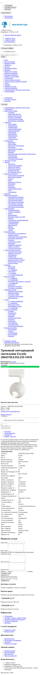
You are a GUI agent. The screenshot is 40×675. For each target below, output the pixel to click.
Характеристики (9, 433)
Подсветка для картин (15, 288)
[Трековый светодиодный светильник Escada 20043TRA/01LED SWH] (17, 399)
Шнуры (10, 227)
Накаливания (12, 134)
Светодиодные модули (15, 258)
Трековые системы (10, 86)
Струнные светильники (15, 296)
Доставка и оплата (10, 7)
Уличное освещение (10, 88)
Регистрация (8, 16)
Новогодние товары (10, 71)
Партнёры (7, 642)
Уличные (11, 311)
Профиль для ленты (14, 253)
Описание (7, 431)
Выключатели (12, 225)
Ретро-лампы (12, 124)
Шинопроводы (13, 298)
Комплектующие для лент (16, 260)
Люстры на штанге (14, 167)
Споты (6, 83)
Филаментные (12, 126)
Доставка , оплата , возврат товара (15, 618)
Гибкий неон (12, 256)
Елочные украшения (14, 117)
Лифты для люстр (13, 246)
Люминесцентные (14, 131)
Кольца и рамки (13, 235)
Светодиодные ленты (15, 251)
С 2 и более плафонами (15, 275)
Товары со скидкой (10, 643)
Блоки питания (13, 263)
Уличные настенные (14, 318)
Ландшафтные (12, 323)
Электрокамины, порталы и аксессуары (17, 90)
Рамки (10, 213)
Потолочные (12, 144)
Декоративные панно (15, 189)
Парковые (11, 316)
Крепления (11, 243)
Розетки (10, 218)
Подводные (12, 321)
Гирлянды (11, 112)
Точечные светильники (15, 159)
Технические (12, 132)
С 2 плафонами (13, 280)
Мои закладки (8, 654)
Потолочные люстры (14, 172)
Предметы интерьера (11, 75)
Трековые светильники (15, 291)
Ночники (11, 152)
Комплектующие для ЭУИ (16, 217)
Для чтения (11, 271)
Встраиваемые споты (15, 306)
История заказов (9, 652)
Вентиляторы (12, 215)
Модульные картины (14, 177)
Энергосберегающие (14, 129)
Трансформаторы (13, 222)
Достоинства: (5, 562)
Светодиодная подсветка (12, 80)
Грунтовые (11, 314)
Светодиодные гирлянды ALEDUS (15, 81)
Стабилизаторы (13, 223)
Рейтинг (3, 571)
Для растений (12, 155)
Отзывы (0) (8, 435)
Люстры (7, 66)
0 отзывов (4, 365)
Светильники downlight (15, 205)
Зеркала (10, 179)
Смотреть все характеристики (10, 411)
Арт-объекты (12, 192)
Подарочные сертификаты (12, 640)
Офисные (11, 336)
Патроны (11, 240)
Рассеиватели (12, 255)
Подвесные (11, 147)
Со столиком (12, 273)
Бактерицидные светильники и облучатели (22, 154)
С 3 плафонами (13, 283)
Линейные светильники (15, 198)
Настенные (11, 142)
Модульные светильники (16, 202)
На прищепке (12, 329)
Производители (9, 638)
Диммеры (11, 228)
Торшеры (7, 85)
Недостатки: (5, 569)
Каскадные (11, 164)
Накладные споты (14, 304)
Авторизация (8, 17)
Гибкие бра (11, 285)
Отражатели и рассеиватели (17, 233)
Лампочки (7, 65)
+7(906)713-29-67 (9, 38)
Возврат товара (9, 631)
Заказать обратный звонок (12, 35)
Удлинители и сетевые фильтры (18, 220)
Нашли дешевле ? (6, 414)
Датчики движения (14, 212)
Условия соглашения (10, 621)
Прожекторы (12, 313)
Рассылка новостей (10, 656)
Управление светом (14, 242)
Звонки (10, 230)
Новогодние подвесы (15, 116)
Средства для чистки (14, 248)
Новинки (7, 70)
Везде (6, 60)
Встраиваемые (12, 157)
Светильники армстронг (16, 197)
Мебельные (11, 150)
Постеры (11, 185)
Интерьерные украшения (16, 121)
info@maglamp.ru (9, 42)
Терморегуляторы (13, 210)
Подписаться (5, 580)
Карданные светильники (16, 207)
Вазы (9, 180)
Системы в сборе (13, 295)
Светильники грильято (15, 203)
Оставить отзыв (5, 573)
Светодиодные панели (15, 200)
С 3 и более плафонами (15, 301)
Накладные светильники (16, 145)
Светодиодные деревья (15, 119)
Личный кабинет (9, 651)
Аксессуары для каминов (16, 175)
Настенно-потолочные (15, 149)
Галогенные (12, 137)
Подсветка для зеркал (15, 286)
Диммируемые (12, 127)
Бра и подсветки (9, 61)
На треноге (11, 268)
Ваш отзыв (4, 550)
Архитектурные (13, 324)
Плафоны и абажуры (14, 245)
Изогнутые (11, 266)
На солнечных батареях (15, 326)
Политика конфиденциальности (14, 619)
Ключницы (11, 187)
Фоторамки (11, 184)
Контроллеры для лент (15, 261)
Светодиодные (13, 139)
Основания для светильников (17, 237)
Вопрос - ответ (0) (10, 436)
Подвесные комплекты (15, 238)
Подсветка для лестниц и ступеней (19, 281)
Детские (10, 331)
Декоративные (12, 136)
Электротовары (9, 91)
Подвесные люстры (14, 169)
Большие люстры (13, 170)
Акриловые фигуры (14, 114)
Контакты (7, 9)
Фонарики (11, 319)
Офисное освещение (10, 73)
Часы (9, 190)
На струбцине (12, 334)
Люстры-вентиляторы (15, 165)
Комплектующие (9, 63)
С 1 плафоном (12, 270)
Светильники (8, 78)
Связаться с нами (9, 630)
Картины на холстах (14, 182)
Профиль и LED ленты (11, 76)
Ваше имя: (4, 542)
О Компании (8, 5)
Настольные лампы (10, 68)
